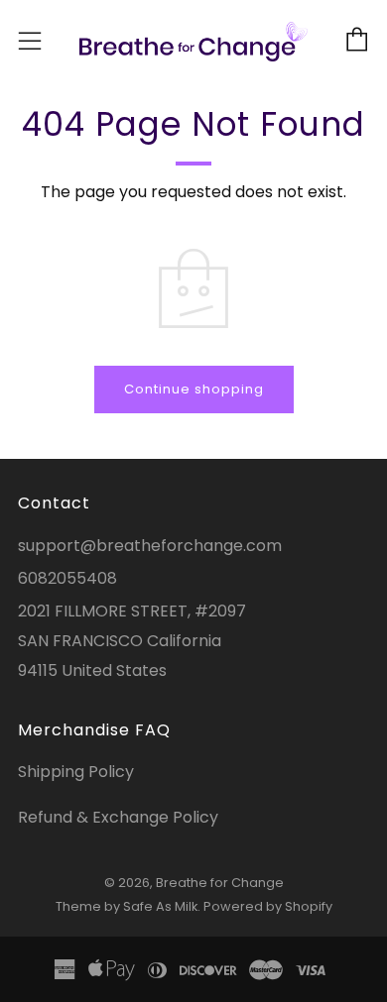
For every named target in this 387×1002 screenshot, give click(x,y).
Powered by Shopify (267, 906)
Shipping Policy (76, 771)
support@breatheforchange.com (150, 545)
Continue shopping (194, 389)
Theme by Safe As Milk (126, 906)
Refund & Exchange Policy (118, 817)
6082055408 (67, 578)
